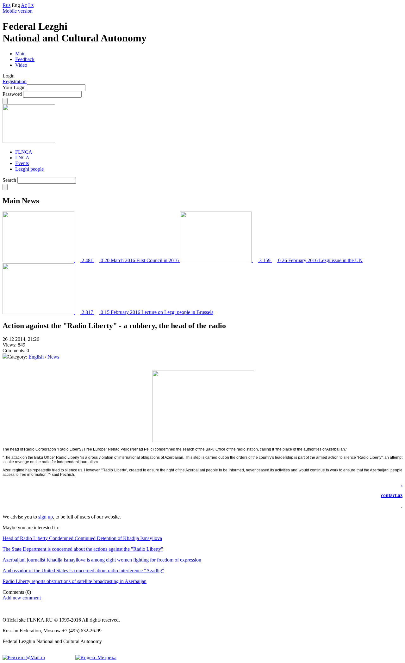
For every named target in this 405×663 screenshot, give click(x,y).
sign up (45, 516)
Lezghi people (29, 169)
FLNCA (23, 152)
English (36, 356)
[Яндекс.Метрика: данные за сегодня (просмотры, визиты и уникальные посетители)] (95, 657)
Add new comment (22, 597)
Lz (31, 5)
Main (20, 53)
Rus (6, 5)
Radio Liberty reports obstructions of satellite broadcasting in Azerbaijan (74, 581)
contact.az (391, 495)
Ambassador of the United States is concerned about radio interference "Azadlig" (83, 570)
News (53, 356)
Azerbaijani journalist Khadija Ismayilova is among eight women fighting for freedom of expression (102, 559)
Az (24, 5)
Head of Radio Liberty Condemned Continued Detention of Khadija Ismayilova (82, 538)
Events (22, 163)
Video (21, 65)
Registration (15, 81)
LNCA (22, 157)
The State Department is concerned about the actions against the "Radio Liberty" (83, 549)
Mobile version (18, 11)
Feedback (24, 59)
